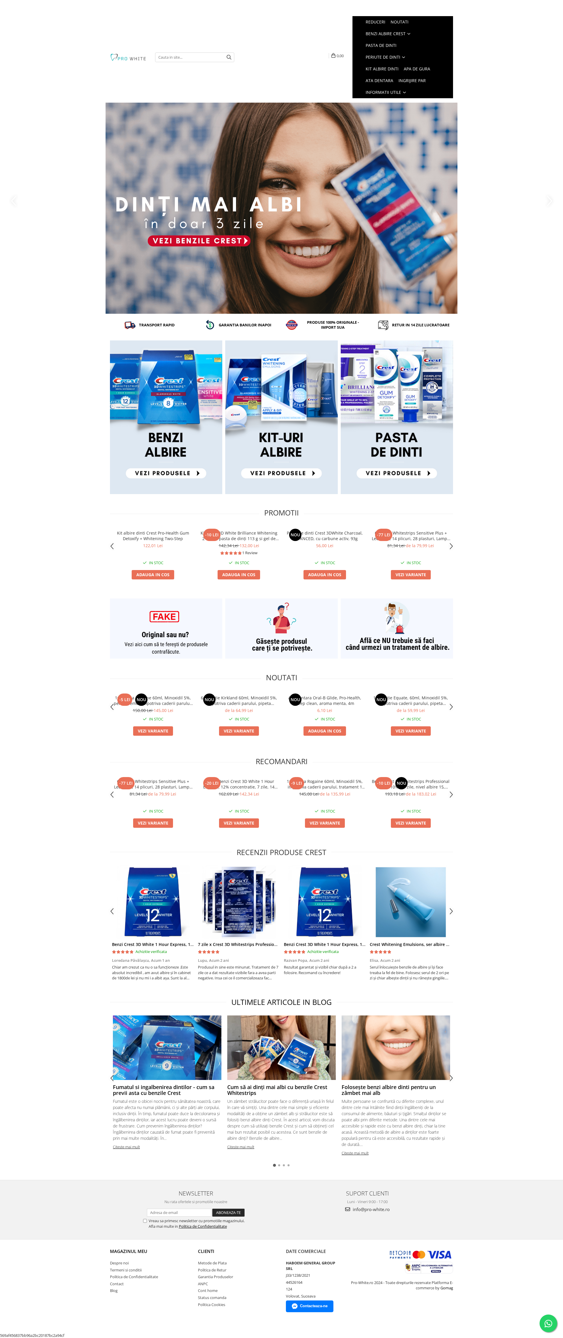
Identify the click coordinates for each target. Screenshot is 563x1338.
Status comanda (212, 1297)
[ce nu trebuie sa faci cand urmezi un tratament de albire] (397, 628)
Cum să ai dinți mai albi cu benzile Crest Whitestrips (277, 1089)
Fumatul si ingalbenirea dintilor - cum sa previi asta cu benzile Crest (163, 1089)
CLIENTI (206, 1251)
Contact (117, 1283)
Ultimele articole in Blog (281, 1002)
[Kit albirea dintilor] (281, 417)
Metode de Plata (212, 1263)
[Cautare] (229, 57)
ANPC (203, 1283)
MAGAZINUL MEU (128, 1251)
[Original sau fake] (166, 628)
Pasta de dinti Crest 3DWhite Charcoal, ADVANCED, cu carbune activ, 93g (325, 535)
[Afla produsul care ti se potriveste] (281, 628)
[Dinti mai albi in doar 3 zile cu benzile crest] (281, 208)
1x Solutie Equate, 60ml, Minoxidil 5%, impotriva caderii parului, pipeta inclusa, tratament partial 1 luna (410, 700)
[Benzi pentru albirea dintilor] (166, 417)
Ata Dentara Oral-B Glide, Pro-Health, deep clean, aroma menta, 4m (324, 700)
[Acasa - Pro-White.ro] (128, 57)
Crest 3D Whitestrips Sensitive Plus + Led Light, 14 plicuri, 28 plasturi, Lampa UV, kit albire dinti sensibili (411, 535)
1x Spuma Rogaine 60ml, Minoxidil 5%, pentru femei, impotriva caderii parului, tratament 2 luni (153, 700)
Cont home (208, 1290)
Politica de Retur (212, 1270)
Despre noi (119, 1263)
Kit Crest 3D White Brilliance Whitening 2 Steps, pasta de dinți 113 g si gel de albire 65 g (239, 535)
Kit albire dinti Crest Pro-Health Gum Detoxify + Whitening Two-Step (153, 535)
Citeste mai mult (126, 1146)
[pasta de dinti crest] (397, 417)
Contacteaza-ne (314, 1306)
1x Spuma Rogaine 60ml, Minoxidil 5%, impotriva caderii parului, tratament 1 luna (325, 784)
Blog (114, 1290)
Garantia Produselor (215, 1276)
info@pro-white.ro (371, 1209)
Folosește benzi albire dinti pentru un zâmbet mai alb (389, 1089)
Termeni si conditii (126, 1270)
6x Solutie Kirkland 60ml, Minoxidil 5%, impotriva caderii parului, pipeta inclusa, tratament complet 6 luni (239, 700)
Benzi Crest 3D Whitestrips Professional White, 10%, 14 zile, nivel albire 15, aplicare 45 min (411, 784)
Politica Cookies (211, 1304)
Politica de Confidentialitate (203, 1226)
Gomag (446, 1287)
